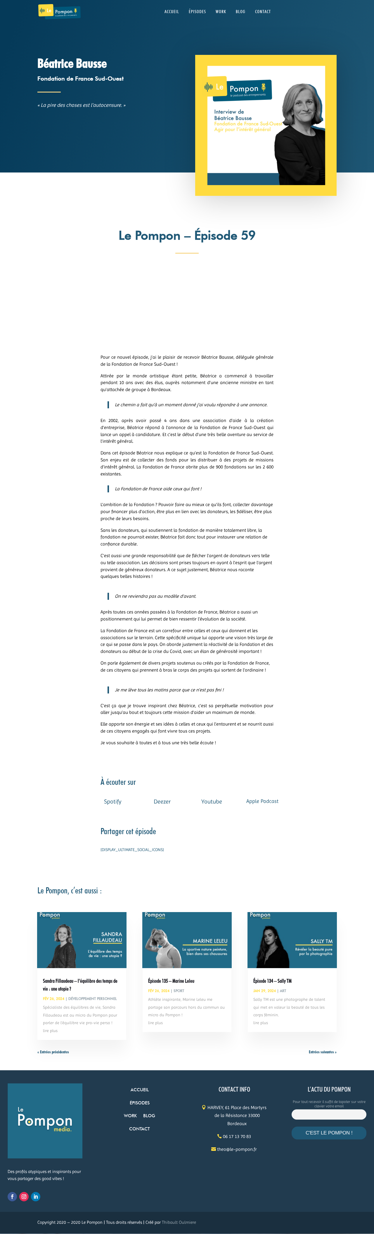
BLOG (240, 12)
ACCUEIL (172, 12)
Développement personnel (92, 998)
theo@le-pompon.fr (237, 1149)
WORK (221, 12)
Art (283, 991)
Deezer (162, 801)
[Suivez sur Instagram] (24, 1196)
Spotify (113, 801)
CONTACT (263, 12)
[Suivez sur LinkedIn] (35, 1196)
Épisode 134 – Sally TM (272, 981)
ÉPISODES (197, 12)
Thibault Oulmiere (179, 1222)
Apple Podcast (262, 801)
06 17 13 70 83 (237, 1136)
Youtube (211, 801)
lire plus (50, 1030)
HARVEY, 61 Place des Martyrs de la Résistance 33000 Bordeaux (236, 1115)
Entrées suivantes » (323, 1052)
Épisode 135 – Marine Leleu (171, 981)
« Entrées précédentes (53, 1052)
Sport (179, 991)
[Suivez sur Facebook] (12, 1196)
